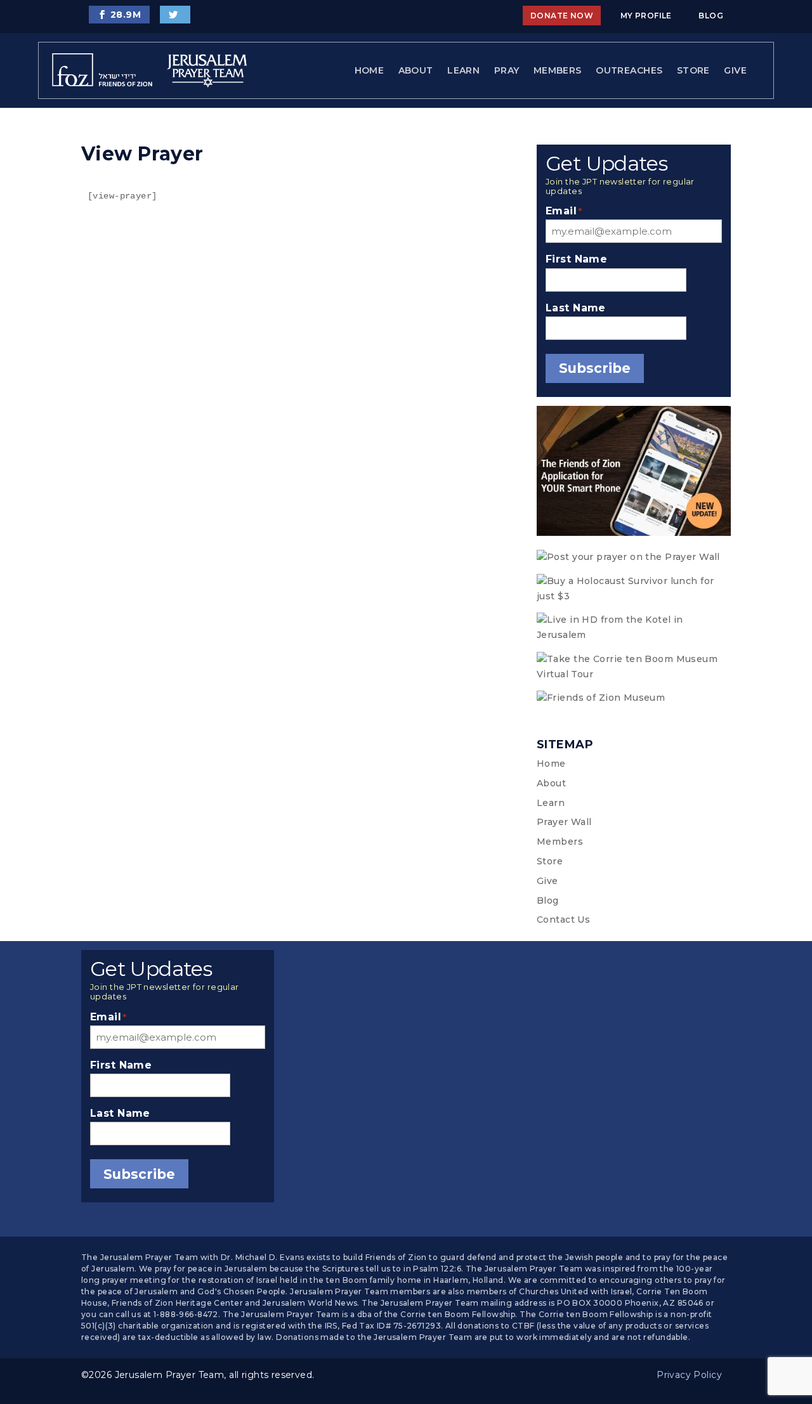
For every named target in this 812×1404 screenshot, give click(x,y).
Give (735, 70)
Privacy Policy (689, 1375)
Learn (463, 70)
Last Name (576, 308)
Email (564, 211)
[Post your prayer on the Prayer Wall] (634, 557)
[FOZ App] (634, 473)
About (415, 70)
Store (693, 70)
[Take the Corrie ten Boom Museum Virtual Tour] (634, 667)
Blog (710, 15)
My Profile (646, 15)
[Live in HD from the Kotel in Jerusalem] (634, 628)
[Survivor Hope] (634, 589)
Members (558, 70)
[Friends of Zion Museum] (634, 698)
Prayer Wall (564, 822)
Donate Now (561, 15)
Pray (507, 70)
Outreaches (629, 70)
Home (369, 70)
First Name (576, 259)
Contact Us (563, 919)
